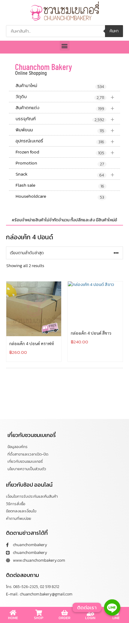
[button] (65, 46)
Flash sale (60, 185)
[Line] (112, 607)
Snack (65, 174)
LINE (116, 618)
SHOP (39, 618)
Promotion (60, 163)
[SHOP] (39, 613)
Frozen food (65, 152)
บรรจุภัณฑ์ (65, 118)
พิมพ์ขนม (65, 129)
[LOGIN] (90, 613)
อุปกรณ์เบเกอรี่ (65, 141)
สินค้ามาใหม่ (60, 86)
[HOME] (13, 613)
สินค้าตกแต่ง (65, 107)
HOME (13, 618)
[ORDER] (65, 613)
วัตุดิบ (65, 96)
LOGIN (90, 618)
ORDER (64, 618)
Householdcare (60, 196)
